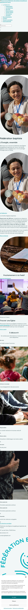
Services (8, 9)
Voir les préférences (14, 605)
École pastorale (7, 21)
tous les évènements (5, 278)
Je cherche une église (5, 523)
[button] (26, 577)
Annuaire (8, 15)
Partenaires (9, 14)
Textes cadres (9, 12)
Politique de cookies (8, 608)
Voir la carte (3, 329)
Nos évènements (7, 17)
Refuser (14, 601)
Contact (5, 18)
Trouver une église (7, 20)
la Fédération (3, 213)
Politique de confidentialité (18, 608)
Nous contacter (4, 236)
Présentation (9, 6)
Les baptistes (9, 8)
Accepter (14, 597)
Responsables (9, 11)
